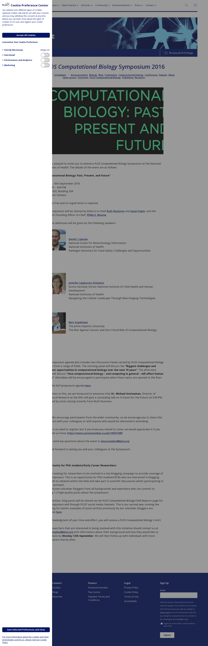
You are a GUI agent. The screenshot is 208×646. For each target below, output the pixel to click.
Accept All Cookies (26, 35)
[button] (12, 50)
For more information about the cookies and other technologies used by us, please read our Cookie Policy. (25, 640)
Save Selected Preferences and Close (26, 629)
